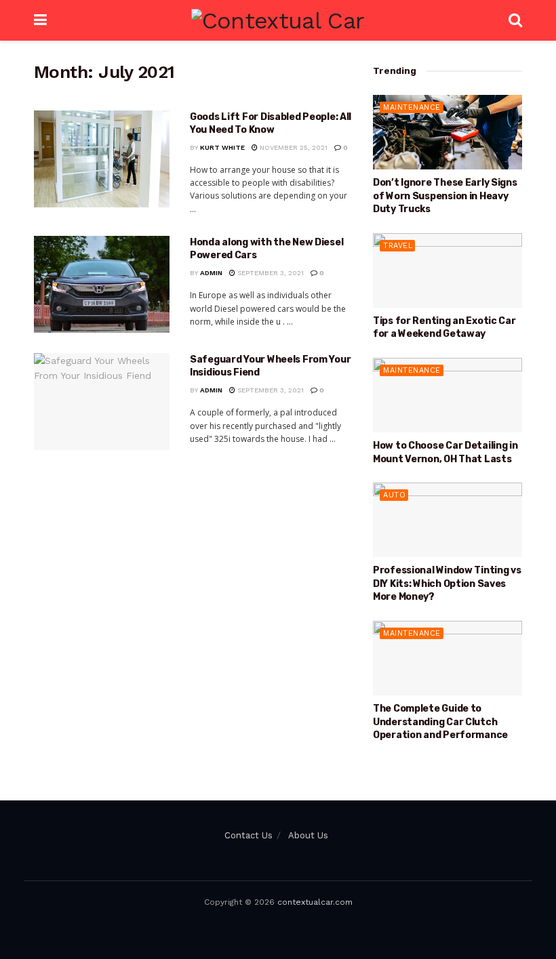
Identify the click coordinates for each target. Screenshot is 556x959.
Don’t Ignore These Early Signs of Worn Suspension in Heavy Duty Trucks (445, 196)
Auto (394, 495)
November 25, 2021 (292, 147)
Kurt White (222, 147)
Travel (397, 245)
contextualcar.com (315, 902)
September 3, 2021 (269, 273)
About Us (308, 835)
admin (211, 273)
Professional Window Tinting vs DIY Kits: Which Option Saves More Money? (447, 584)
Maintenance (412, 107)
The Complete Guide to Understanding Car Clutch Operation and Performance (440, 722)
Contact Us (248, 835)
